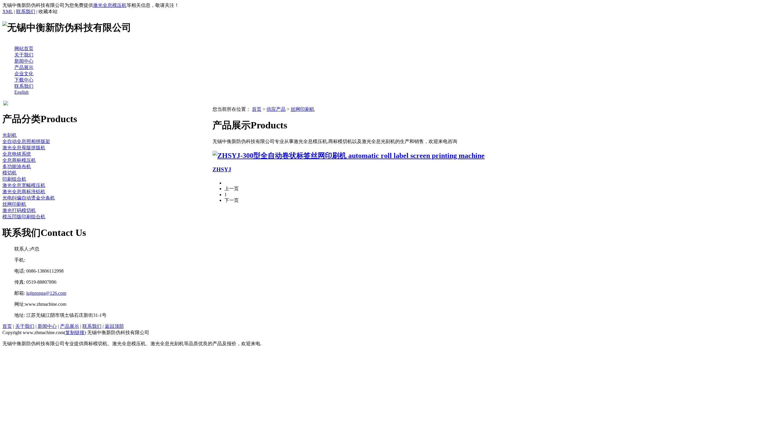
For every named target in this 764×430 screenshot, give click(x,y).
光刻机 (9, 135)
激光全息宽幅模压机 (23, 185)
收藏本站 (48, 11)
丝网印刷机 (14, 204)
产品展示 (23, 67)
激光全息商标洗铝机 (23, 191)
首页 (256, 109)
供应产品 (276, 109)
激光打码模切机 (19, 210)
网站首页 (23, 48)
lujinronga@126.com (46, 293)
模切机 (9, 172)
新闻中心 (23, 61)
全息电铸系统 (16, 153)
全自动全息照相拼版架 (26, 141)
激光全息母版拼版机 (23, 147)
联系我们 (25, 11)
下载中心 (23, 79)
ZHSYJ (221, 169)
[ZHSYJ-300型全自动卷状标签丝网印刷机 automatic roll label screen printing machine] (348, 155)
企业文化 (23, 73)
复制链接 (74, 332)
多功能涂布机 (16, 166)
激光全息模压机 (110, 5)
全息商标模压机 (19, 160)
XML (7, 11)
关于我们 (23, 54)
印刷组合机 (14, 179)
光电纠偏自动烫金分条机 (28, 197)
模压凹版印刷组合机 (23, 216)
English (21, 92)
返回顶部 (114, 326)
